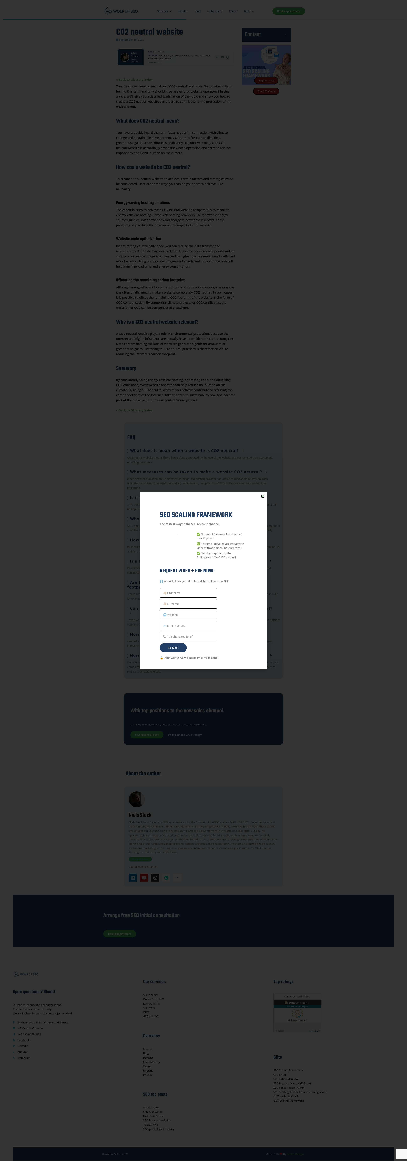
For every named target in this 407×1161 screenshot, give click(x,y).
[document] (203, 580)
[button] (263, 496)
